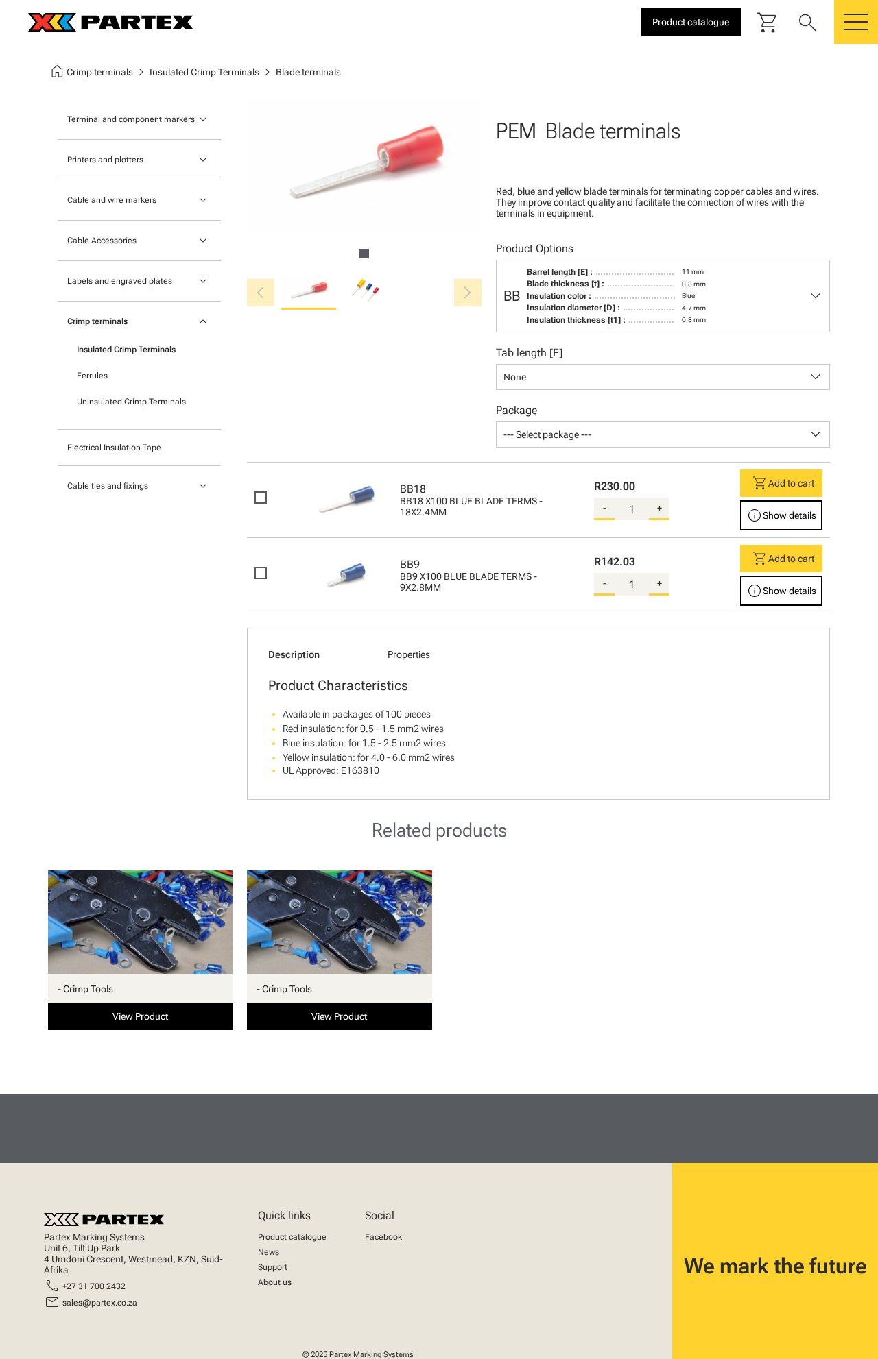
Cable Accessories (102, 240)
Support (272, 1267)
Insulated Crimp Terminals (126, 349)
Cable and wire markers (111, 200)
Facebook (383, 1237)
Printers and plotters (105, 159)
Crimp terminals (97, 321)
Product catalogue (292, 1237)
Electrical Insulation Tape (114, 447)
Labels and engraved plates (119, 281)
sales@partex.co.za (99, 1303)
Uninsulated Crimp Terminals (131, 401)
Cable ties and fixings (107, 486)
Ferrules (92, 375)
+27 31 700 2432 (94, 1286)
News (268, 1252)
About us (275, 1282)
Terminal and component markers (131, 119)
